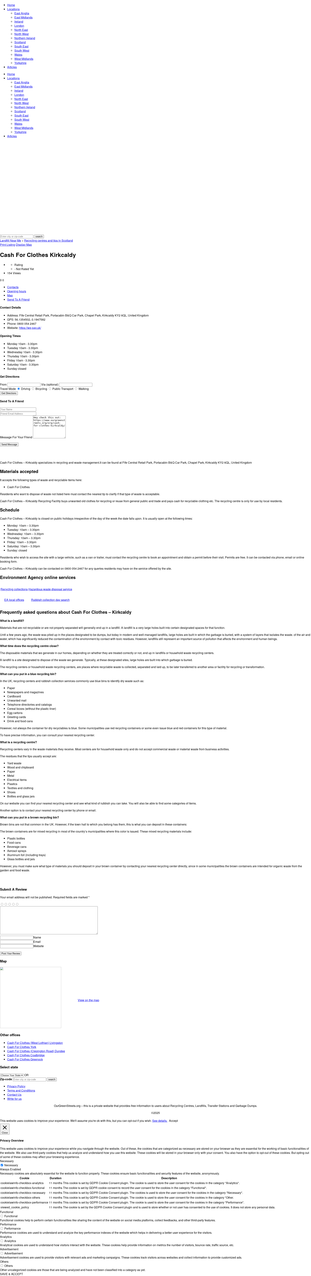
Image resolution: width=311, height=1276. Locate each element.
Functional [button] (6, 1212)
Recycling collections (14, 589)
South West (21, 50)
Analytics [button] (6, 1237)
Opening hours (16, 291)
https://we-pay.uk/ (30, 328)
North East (21, 30)
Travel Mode (8, 389)
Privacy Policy (16, 1086)
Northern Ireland (24, 38)
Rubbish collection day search (50, 600)
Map (10, 295)
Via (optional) (49, 384)
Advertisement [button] (9, 1249)
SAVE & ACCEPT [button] (11, 1274)
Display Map (24, 245)
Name (37, 937)
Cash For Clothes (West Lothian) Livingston (35, 1043)
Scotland (20, 42)
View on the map (88, 1000)
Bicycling (41, 389)
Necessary (11, 1165)
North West (21, 34)
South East (21, 46)
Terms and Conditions (21, 1090)
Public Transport (62, 389)
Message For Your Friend (16, 437)
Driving (25, 389)
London (19, 26)
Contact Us (14, 1094)
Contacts (13, 287)
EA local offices (14, 600)
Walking (83, 389)
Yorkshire (20, 63)
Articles (12, 67)
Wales (18, 55)
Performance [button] (8, 1224)
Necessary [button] (7, 1161)
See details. (159, 1121)
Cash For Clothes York (21, 1047)
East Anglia (21, 13)
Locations (13, 9)
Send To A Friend (18, 299)
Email (37, 942)
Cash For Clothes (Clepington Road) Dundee (36, 1051)
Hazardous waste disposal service (50, 589)
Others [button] (4, 1261)
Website (38, 946)
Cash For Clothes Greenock (25, 1059)
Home (11, 5)
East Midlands (23, 17)
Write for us (14, 1099)
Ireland (18, 21)
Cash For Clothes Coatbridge (26, 1055)
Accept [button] (173, 1121)
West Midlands (23, 59)
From (3, 384)
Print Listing (7, 245)
